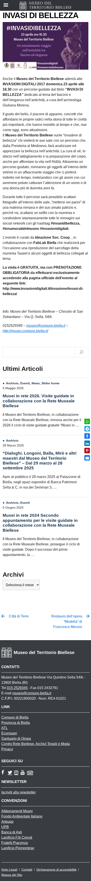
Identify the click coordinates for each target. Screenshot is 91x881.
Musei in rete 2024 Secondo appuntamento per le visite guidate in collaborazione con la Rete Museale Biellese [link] (40, 522)
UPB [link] (5, 827)
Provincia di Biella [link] (15, 723)
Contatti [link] (26, 869)
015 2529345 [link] (17, 688)
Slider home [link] (50, 383)
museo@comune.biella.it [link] (31, 693)
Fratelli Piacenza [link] (14, 843)
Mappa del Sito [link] (11, 875)
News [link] (36, 383)
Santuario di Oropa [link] (16, 738)
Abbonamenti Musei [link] (17, 811)
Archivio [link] (12, 383)
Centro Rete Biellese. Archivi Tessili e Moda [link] (35, 744)
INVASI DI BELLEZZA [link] (40, 15)
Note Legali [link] (9, 869)
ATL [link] (4, 728)
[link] (87, 421)
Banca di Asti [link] (11, 832)
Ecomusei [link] (9, 733)
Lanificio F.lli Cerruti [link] (16, 837)
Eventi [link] (25, 383)
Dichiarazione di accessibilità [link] (56, 869)
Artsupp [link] (7, 821)
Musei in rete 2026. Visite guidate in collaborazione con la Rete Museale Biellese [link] (39, 401)
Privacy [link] (7, 749)
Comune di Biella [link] (14, 717)
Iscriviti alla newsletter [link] (18, 792)
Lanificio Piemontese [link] (17, 848)
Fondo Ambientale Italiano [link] (21, 816)
